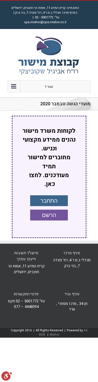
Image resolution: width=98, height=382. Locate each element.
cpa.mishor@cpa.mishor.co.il (45, 22)
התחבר (49, 201)
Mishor (54, 334)
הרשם (49, 215)
